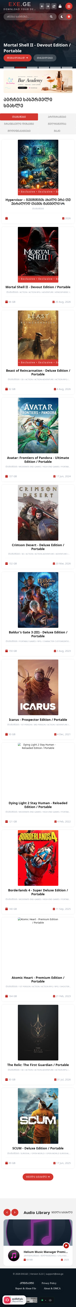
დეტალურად (16, 58)
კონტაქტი (27, 1283)
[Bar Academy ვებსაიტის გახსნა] (38, 81)
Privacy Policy (49, 1283)
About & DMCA (52, 1288)
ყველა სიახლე (36, 1176)
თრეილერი (45, 58)
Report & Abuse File (25, 1288)
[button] (9, 67)
